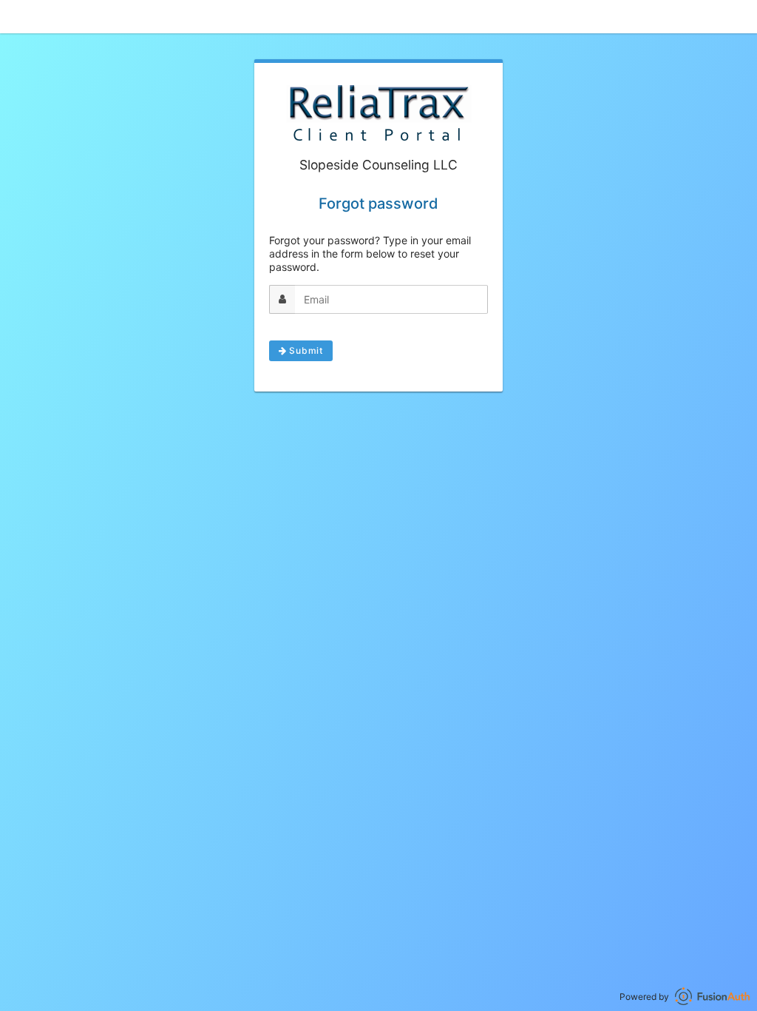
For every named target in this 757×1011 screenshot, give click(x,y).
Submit (304, 350)
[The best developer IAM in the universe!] (712, 996)
